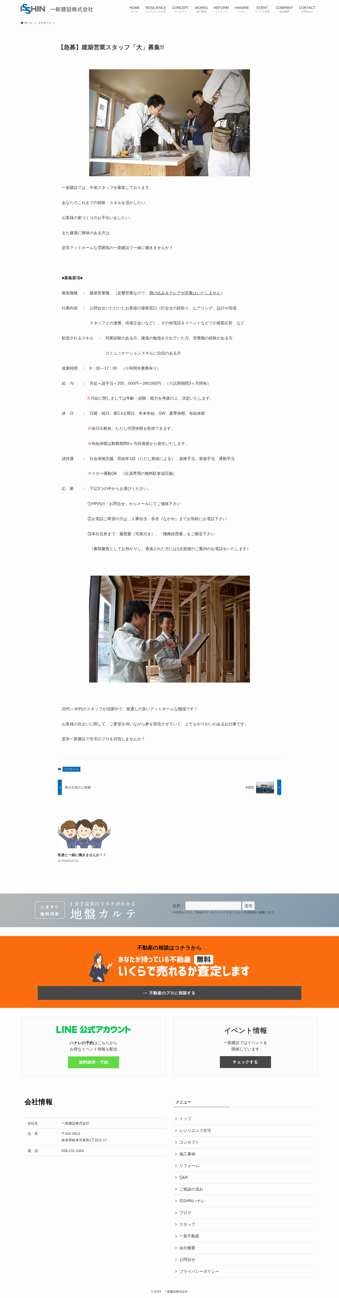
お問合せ (187, 1259)
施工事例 (187, 1154)
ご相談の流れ (191, 1189)
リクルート (71, 769)
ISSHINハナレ (192, 1201)
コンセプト (189, 1142)
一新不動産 (189, 1236)
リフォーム (189, 1166)
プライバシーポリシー (199, 1271)
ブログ (185, 1213)
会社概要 (187, 1248)
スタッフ (187, 1224)
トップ (185, 1119)
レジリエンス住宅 (195, 1130)
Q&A (183, 1177)
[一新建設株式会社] (57, 9)
